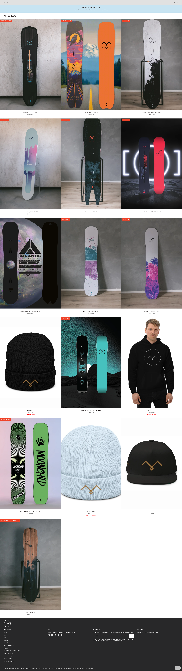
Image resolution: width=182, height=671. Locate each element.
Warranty (34, 668)
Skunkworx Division (9, 661)
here (98, 10)
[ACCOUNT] (174, 2)
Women (6, 640)
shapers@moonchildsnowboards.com (147, 632)
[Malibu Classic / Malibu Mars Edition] (151, 64)
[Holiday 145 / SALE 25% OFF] (91, 263)
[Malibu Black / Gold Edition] (30, 64)
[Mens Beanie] (30, 362)
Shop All (6, 643)
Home (5, 632)
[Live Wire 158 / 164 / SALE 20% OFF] (91, 362)
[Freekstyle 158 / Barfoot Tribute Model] (30, 463)
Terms (40, 668)
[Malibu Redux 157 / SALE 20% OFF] (151, 163)
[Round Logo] (151, 362)
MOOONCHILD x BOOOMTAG (12, 650)
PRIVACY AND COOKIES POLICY (114, 640)
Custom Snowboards (9, 645)
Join (131, 635)
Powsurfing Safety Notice (86, 668)
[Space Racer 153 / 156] (91, 163)
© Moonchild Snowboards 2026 (11, 668)
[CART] (177, 2)
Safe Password (58, 668)
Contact (45, 668)
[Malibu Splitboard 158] (30, 564)
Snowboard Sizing (8, 653)
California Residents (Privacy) (71, 668)
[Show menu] (5, 2)
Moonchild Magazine (9, 656)
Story (5, 635)
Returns (28, 668)
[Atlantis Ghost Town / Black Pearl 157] (30, 263)
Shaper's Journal (8, 658)
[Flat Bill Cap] (151, 463)
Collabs (6, 648)
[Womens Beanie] (91, 463)
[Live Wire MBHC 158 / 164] (91, 64)
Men (5, 637)
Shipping (22, 668)
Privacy (51, 668)
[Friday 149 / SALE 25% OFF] (151, 263)
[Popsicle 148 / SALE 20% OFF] (30, 163)
